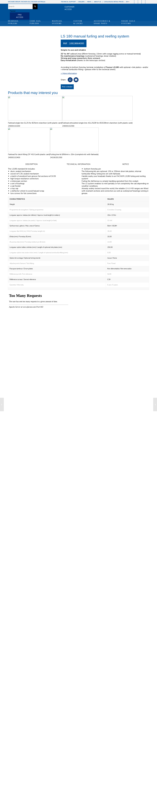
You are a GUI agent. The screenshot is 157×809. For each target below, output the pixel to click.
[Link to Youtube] (140, 2)
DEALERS (81, 2)
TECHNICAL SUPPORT (68, 2)
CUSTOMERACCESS (69, 8)
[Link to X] (143, 2)
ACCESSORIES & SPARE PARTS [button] (102, 22)
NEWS (89, 2)
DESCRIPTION (31, 164)
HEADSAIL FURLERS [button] (13, 22)
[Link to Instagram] (136, 2)
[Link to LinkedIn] (147, 2)
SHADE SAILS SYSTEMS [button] (128, 22)
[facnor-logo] (12, 11)
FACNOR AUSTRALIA (38, 2)
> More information (69, 73)
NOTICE (125, 164)
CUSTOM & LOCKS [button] (78, 22)
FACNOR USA (25, 2)
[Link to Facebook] (132, 2)
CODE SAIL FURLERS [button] (35, 22)
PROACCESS (19, 16)
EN (127, 2)
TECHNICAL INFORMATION (78, 164)
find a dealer (67, 86)
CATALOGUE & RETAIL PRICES (114, 2)
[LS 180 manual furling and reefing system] (2, 404)
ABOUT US (97, 2)
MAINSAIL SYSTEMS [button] (57, 22)
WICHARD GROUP (14, 2)
